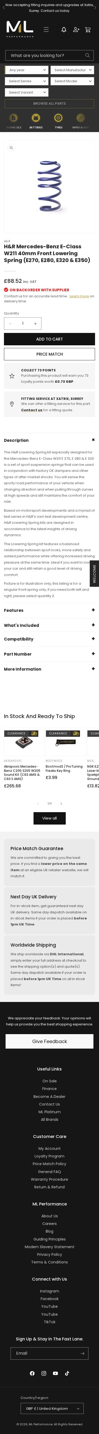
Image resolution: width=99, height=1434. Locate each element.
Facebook (50, 1298)
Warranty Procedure (49, 1179)
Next (95, 121)
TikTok (49, 1322)
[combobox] (49, 55)
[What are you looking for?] (87, 55)
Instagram (49, 1291)
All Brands (49, 1119)
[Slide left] (38, 804)
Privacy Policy (49, 1254)
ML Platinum (50, 1112)
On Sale (50, 1081)
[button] (46, 29)
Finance (49, 1088)
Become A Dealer (49, 1096)
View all (49, 818)
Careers (49, 1223)
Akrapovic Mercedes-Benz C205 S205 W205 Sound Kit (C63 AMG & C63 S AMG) (22, 772)
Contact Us (49, 1104)
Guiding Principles (50, 1239)
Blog (49, 1231)
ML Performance (41, 1424)
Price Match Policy (49, 1163)
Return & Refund (49, 1187)
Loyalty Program (49, 1156)
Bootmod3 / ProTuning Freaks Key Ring (64, 768)
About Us (49, 1216)
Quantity (11, 313)
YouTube (49, 1306)
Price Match (49, 354)
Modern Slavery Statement (49, 1246)
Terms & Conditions (49, 1262)
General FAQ (49, 1171)
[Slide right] (61, 804)
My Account (50, 1148)
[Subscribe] (82, 1353)
